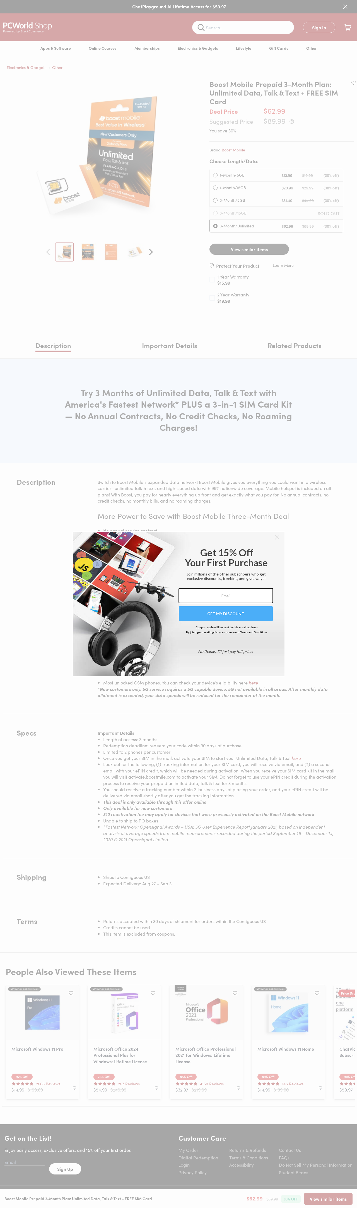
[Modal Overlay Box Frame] (179, 604)
